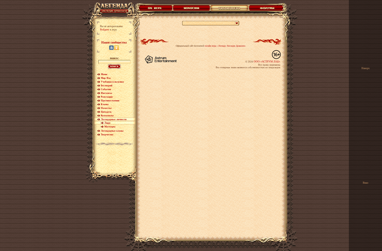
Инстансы (106, 93)
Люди (107, 122)
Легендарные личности (113, 119)
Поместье (106, 108)
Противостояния (110, 100)
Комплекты (107, 115)
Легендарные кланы (112, 130)
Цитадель (106, 111)
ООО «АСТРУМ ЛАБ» (267, 61)
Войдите (104, 29)
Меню (104, 74)
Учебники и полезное (112, 81)
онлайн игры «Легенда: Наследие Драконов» (225, 46)
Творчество (107, 134)
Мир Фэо (106, 78)
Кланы (105, 104)
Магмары (109, 126)
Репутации (107, 96)
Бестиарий (106, 85)
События (106, 89)
